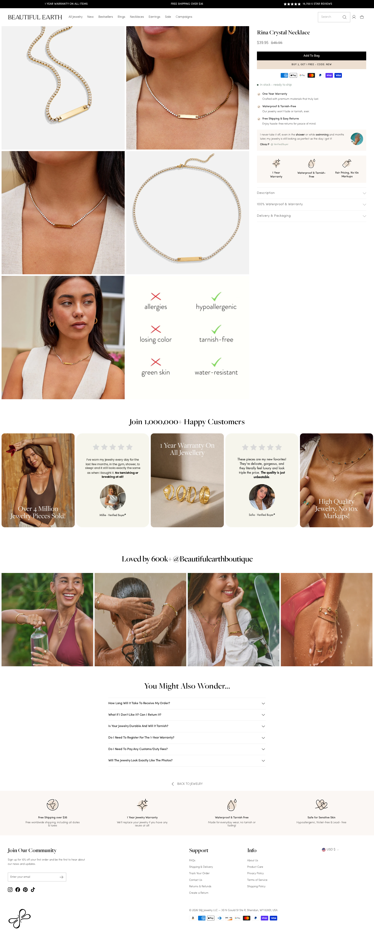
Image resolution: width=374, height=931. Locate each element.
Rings (121, 17)
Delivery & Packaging (274, 215)
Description (266, 193)
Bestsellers (105, 17)
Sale (168, 17)
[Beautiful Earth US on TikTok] (33, 889)
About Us (252, 860)
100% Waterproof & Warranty (280, 204)
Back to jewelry (190, 784)
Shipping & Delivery (201, 867)
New (90, 17)
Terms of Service (257, 880)
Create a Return (198, 893)
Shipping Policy (256, 886)
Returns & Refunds (200, 886)
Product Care (255, 867)
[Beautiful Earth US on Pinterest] (25, 889)
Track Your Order (199, 873)
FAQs (192, 860)
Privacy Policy (255, 873)
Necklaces (137, 17)
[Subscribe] (61, 877)
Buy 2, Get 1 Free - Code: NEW (312, 64)
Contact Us (195, 880)
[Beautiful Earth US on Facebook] (17, 889)
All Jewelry (76, 17)
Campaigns (184, 17)
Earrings (154, 17)
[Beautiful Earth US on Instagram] (10, 889)
